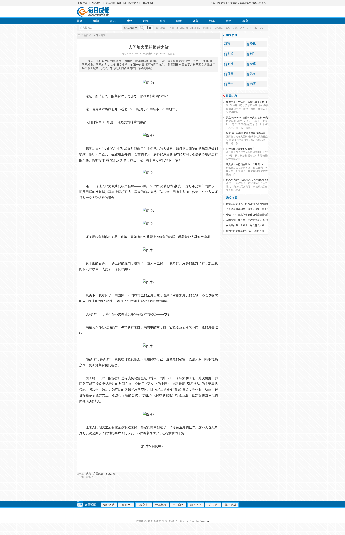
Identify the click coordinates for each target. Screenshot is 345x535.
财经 (129, 20)
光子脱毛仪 (246, 28)
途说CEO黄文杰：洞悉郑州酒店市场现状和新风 (251, 203)
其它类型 (230, 504)
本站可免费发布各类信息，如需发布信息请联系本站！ (239, 2)
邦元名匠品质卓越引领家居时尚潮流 (245, 230)
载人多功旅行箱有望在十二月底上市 (245, 164)
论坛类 (213, 504)
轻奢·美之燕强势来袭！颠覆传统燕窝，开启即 (250, 133)
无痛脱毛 (219, 28)
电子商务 (178, 504)
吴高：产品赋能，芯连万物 (100, 473)
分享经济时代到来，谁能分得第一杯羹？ (247, 209)
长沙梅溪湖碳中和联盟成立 (240, 148)
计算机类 (161, 504)
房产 (228, 20)
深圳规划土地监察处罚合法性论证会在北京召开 (251, 220)
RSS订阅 (121, 2)
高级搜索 (82, 2)
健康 (179, 20)
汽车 (212, 20)
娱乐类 (126, 504)
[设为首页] (134, 2)
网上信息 (195, 504)
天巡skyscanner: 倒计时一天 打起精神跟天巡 (249, 117)
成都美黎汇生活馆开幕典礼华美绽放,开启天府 (250, 102)
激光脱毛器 (232, 28)
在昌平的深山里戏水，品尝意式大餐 (245, 225)
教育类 (143, 504)
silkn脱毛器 (182, 28)
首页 (79, 20)
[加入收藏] (147, 2)
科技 (162, 20)
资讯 (112, 20)
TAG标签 (110, 2)
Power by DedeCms (199, 521)
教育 (245, 20)
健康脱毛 (207, 28)
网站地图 (96, 2)
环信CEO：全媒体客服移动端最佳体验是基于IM (251, 214)
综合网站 (108, 504)
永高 (172, 28)
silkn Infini (195, 28)
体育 (195, 20)
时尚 (146, 20)
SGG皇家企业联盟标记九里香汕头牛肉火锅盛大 (251, 179)
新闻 (96, 20)
